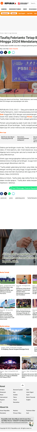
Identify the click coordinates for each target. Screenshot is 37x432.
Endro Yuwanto (13, 48)
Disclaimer (3, 413)
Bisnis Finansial (30, 397)
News (1, 394)
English (28, 399)
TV (1, 402)
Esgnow (2, 399)
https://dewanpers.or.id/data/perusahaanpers (14, 422)
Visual (15, 399)
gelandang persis (20, 198)
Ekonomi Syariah (15, 9)
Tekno (15, 397)
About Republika (5, 410)
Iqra (14, 392)
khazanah (32, 9)
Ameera (2, 389)
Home (1, 33)
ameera (4, 9)
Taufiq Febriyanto (32, 198)
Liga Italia (29, 13)
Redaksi (15, 410)
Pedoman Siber (30, 410)
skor (25, 9)
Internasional (3, 397)
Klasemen (5, 13)
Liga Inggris (21, 13)
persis (11, 198)
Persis (29, 117)
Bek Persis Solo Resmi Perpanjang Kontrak (7, 137)
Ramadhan (16, 402)
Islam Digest (29, 392)
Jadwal (14, 13)
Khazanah (3, 392)
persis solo (3, 198)
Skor (27, 389)
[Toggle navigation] (2, 3)
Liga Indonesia (13, 33)
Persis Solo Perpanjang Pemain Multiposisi (23, 138)
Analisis (15, 394)
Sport (6, 33)
